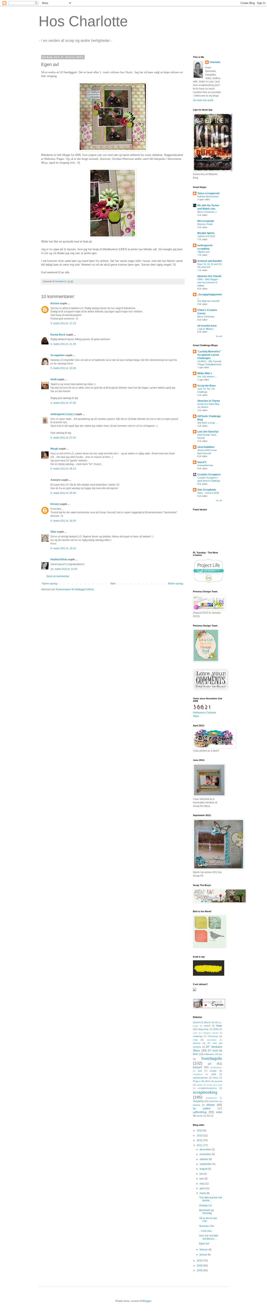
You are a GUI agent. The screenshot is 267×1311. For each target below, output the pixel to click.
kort (200, 1071)
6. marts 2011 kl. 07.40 (63, 402)
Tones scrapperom (208, 193)
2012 (200, 1140)
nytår (213, 1074)
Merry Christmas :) (207, 212)
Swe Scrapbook (206, 489)
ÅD (208, 1116)
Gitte (53, 531)
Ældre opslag (175, 583)
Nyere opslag (49, 583)
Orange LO (205, 1205)
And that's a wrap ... (207, 422)
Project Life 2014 (201, 1081)
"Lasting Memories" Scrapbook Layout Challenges (209, 355)
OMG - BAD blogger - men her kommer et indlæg (208, 282)
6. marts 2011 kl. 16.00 (63, 520)
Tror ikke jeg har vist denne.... (210, 1199)
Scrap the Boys (206, 385)
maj (202, 1183)
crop (195, 1040)
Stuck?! (202, 462)
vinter (219, 1112)
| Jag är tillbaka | (205, 329)
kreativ (213, 1071)
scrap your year (214, 1085)
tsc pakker (202, 1108)
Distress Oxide (205, 224)
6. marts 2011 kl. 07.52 (63, 437)
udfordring (200, 1112)
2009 (200, 1265)
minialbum (198, 1074)
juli (202, 1173)
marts (203, 1193)
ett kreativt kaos (207, 325)
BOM (215, 1029)
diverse (196, 1043)
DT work (213, 1050)
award (207, 1025)
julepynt (197, 1067)
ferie (195, 1054)
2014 (200, 1130)
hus (220, 1054)
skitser (210, 1104)
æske (200, 1116)
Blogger (146, 1301)
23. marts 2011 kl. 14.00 (63, 569)
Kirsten (54, 303)
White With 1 (204, 373)
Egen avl (204, 1243)
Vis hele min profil (203, 100)
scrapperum (211, 1098)
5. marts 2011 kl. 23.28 (63, 368)
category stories (210, 1033)
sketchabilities (206, 447)
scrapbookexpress (207, 1088)
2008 (200, 1270)
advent (196, 1022)
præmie (218, 1081)
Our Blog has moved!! (208, 301)
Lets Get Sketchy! (208, 431)
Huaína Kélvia (58, 559)
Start (112, 583)
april (202, 1188)
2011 (200, 1145)
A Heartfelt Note (205, 465)
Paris (215, 1077)
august (204, 1168)
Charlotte (214, 62)
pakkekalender (200, 1077)
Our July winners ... (207, 376)
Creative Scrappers (209, 474)
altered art (209, 1022)
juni (202, 1178)
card (195, 1033)
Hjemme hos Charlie (209, 276)
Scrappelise (57, 355)
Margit (54, 448)
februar (204, 1249)
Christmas (213, 1036)
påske (200, 1085)
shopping (198, 1101)
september (206, 1164)
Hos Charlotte (83, 21)
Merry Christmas (205, 316)
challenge (198, 1036)
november (206, 1154)
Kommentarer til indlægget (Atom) (75, 589)
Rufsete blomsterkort (208, 196)
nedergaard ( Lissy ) (62, 414)
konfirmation (216, 1067)
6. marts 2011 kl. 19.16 (63, 548)
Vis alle (219, 336)
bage (219, 1025)
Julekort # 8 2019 (206, 236)
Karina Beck (57, 334)
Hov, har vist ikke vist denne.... (208, 1237)
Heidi (53, 379)
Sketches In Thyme (208, 400)
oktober (204, 1159)
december (212, 1040)
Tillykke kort (203, 252)
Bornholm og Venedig (206, 1212)
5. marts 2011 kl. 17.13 (63, 323)
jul (209, 1063)
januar (204, 1254)
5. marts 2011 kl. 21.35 (63, 344)
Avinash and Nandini (209, 261)
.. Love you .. (206, 1230)
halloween (209, 1054)
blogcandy (203, 1029)
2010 (200, 1260)
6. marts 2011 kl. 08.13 (63, 468)
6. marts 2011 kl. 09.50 (63, 493)
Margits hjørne (205, 233)
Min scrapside (205, 221)
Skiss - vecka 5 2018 (208, 493)
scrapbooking (205, 1092)
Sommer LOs (206, 1226)
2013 (200, 1135)
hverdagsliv (212, 1058)
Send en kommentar (57, 576)
